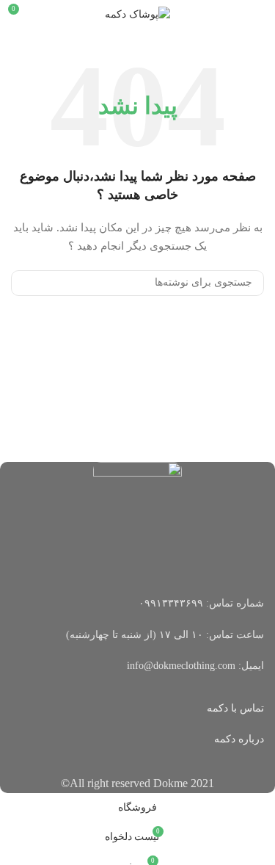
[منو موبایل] (258, 14)
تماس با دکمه (235, 708)
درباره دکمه (239, 739)
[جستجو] (28, 283)
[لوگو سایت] (137, 13)
